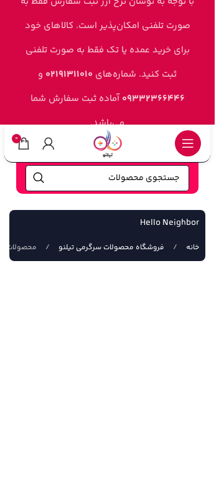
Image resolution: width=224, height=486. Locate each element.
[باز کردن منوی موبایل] (188, 143)
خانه (191, 248)
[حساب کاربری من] (48, 143)
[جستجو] (39, 178)
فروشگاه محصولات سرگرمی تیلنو (110, 248)
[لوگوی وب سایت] (107, 143)
